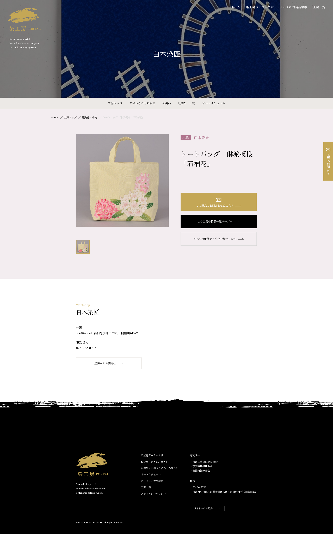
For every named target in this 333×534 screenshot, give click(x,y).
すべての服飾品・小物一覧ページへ (214, 239)
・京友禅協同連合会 (201, 466)
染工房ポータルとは (260, 7)
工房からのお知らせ (142, 103)
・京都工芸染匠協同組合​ (204, 462)
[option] (122, 180)
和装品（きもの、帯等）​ (154, 462)
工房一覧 (319, 7)
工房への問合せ (328, 164)
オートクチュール (213, 103)
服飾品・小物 (186, 103)
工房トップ (115, 103)
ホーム (235, 7)
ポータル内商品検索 (293, 7)
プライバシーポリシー (153, 493)
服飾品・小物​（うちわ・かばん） (159, 468)
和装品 (166, 103)
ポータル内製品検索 (152, 481)
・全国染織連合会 (200, 470)
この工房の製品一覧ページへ (214, 221)
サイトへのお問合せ (204, 508)
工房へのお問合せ (105, 363)
